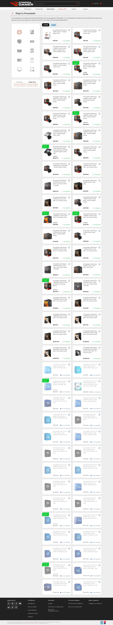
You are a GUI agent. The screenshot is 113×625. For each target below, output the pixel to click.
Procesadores (32, 610)
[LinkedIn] (8, 607)
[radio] (24, 84)
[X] (8, 603)
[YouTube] (20, 603)
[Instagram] (12, 603)
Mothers (30, 616)
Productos (27, 9)
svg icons (37, 623)
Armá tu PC (62, 9)
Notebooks (39, 9)
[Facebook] (16, 603)
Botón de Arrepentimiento (53, 610)
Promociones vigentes (75, 603)
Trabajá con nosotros (95, 603)
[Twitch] (16, 607)
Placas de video (33, 613)
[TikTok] (12, 607)
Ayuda (85, 9)
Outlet (74, 9)
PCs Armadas (32, 607)
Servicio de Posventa (75, 607)
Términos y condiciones (55, 607)
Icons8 (26, 623)
